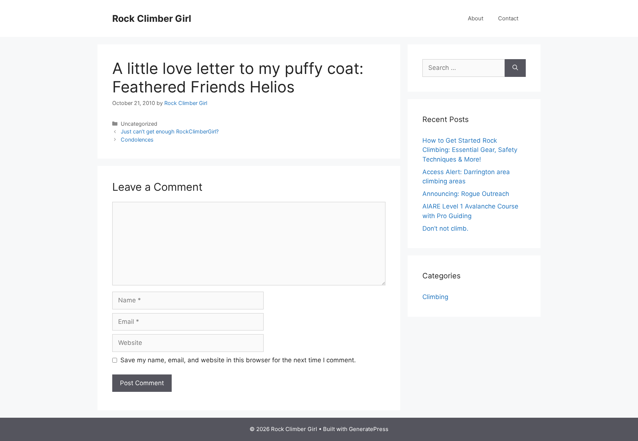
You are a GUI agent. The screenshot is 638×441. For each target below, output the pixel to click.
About (475, 18)
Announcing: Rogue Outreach (465, 193)
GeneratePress (368, 428)
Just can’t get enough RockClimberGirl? (170, 131)
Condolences (137, 139)
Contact (508, 18)
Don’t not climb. (445, 228)
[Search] (515, 68)
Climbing (435, 297)
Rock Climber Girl (151, 18)
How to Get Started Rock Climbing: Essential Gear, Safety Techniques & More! (469, 150)
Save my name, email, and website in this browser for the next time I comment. (238, 360)
